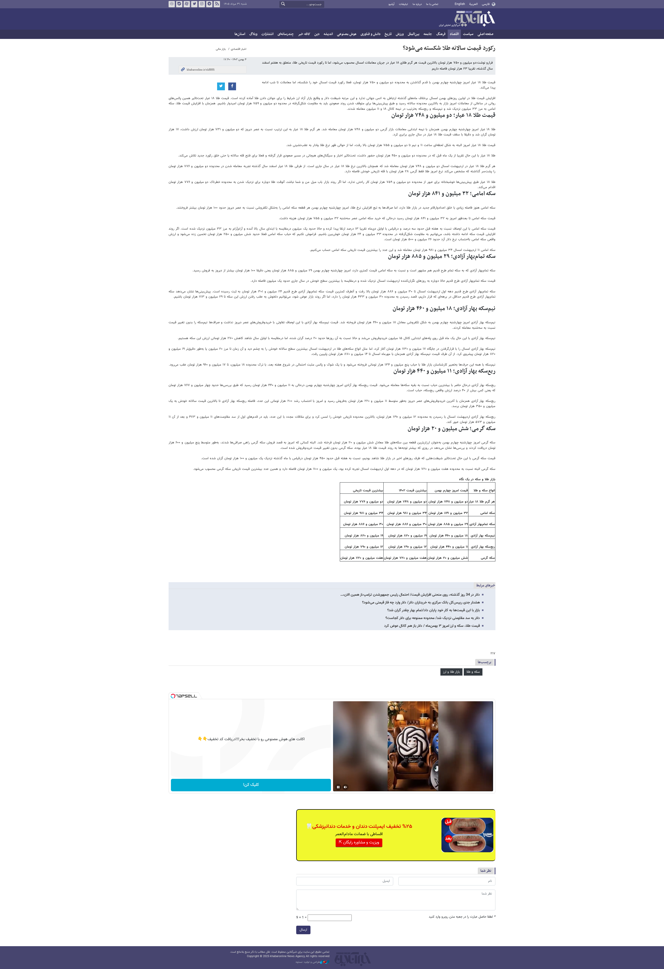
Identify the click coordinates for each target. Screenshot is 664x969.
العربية (473, 4)
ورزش (400, 34)
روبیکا (172, 4)
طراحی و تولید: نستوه (308, 962)
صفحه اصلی (485, 34)
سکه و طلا (473, 672)
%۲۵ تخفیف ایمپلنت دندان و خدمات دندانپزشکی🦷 (359, 826)
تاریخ (388, 34)
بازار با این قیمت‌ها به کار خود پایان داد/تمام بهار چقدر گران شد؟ (433, 610)
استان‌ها (239, 34)
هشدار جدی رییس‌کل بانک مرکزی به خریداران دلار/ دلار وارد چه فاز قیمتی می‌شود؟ (421, 603)
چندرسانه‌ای (286, 34)
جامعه (428, 34)
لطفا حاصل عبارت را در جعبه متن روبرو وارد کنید (462, 917)
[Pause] (338, 787)
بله (179, 4)
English (460, 4)
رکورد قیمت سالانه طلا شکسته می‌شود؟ (449, 48)
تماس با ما (432, 4)
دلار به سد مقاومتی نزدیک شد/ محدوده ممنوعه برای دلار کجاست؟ (432, 618)
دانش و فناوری (371, 34)
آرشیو (392, 4)
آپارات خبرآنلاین (187, 4)
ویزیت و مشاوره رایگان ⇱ (359, 842)
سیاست (468, 34)
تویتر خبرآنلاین (194, 4)
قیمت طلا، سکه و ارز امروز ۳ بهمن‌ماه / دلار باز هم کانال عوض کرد (432, 626)
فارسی (485, 4)
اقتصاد (454, 34)
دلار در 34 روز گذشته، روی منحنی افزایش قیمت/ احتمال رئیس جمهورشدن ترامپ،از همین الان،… (410, 595)
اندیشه (328, 34)
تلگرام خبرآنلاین (209, 4)
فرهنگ (441, 34)
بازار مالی (221, 49)
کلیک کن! (251, 785)
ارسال (303, 929)
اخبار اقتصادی (238, 49)
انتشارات (267, 34)
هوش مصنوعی (346, 34)
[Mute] (345, 787)
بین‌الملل (413, 34)
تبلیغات (403, 4)
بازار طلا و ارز (451, 672)
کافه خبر (304, 34)
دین (317, 34)
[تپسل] (173, 696)
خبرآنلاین (466, 19)
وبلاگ (253, 34)
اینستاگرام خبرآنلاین (202, 4)
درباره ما (417, 4)
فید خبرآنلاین (217, 4)
